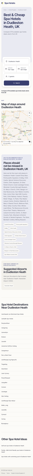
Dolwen (3, 337)
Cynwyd (3, 414)
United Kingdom (12, 10)
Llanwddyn (4, 332)
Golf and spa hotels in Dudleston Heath (12, 445)
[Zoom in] (29, 113)
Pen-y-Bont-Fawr (6, 355)
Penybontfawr (5, 323)
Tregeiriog (4, 364)
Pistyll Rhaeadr (5, 378)
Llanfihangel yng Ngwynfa (9, 359)
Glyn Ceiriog (4, 396)
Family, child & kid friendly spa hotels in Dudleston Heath (15, 451)
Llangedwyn (5, 350)
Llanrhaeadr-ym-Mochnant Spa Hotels (12, 314)
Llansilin (3, 341)
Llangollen (4, 382)
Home (5, 10)
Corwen (3, 387)
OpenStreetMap (7, 143)
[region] (16, 128)
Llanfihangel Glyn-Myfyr (8, 400)
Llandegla (4, 391)
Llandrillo (4, 410)
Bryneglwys (4, 423)
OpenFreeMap (6, 141)
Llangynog (4, 328)
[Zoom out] (29, 115)
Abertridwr (4, 369)
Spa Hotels (9, 3)
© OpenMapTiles (14, 141)
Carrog (3, 419)
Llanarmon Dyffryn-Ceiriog (9, 346)
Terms (8, 473)
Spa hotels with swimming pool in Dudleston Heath (16, 456)
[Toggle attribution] (30, 142)
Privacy (3, 473)
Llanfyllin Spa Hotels (7, 318)
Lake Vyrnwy (5, 373)
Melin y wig (4, 405)
